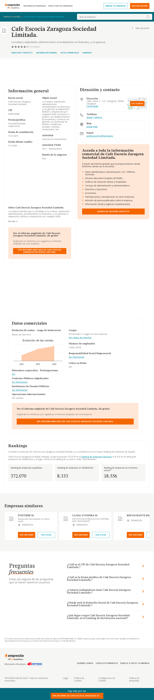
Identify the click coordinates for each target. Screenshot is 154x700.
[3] (18, 47)
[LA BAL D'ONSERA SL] (66, 518)
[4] (21, 47)
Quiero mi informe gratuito (113, 211)
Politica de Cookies (79, 679)
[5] (24, 47)
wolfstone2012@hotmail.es (99, 136)
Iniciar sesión (140, 6)
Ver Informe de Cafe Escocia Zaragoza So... (77, 695)
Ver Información (20, 382)
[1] (12, 47)
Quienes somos (85, 663)
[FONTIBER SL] (11, 518)
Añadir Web (92, 127)
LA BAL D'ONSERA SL (85, 515)
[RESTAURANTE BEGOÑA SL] (120, 518)
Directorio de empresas (60, 6)
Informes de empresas (34, 6)
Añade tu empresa (116, 6)
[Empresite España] (13, 6)
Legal (65, 678)
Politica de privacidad (134, 679)
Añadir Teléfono (94, 117)
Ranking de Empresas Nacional (96, 456)
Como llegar (92, 106)
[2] (15, 47)
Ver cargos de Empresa (80, 337)
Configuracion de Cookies (106, 679)
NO (13, 374)
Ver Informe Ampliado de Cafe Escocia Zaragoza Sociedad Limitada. (39, 251)
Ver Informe (27, 535)
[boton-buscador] (148, 17)
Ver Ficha (46, 535)
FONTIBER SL (26, 515)
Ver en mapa (137, 103)
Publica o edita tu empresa (134, 663)
